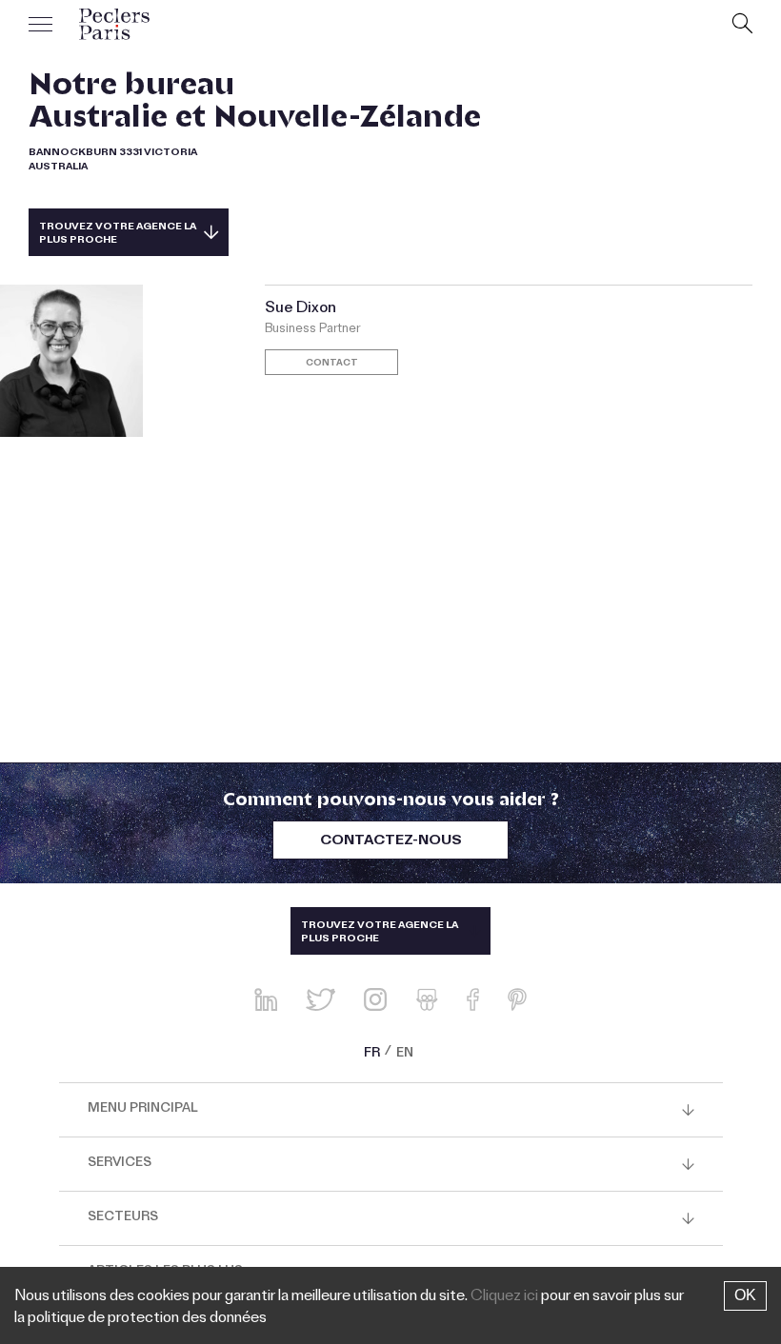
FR (372, 1054)
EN (404, 1054)
